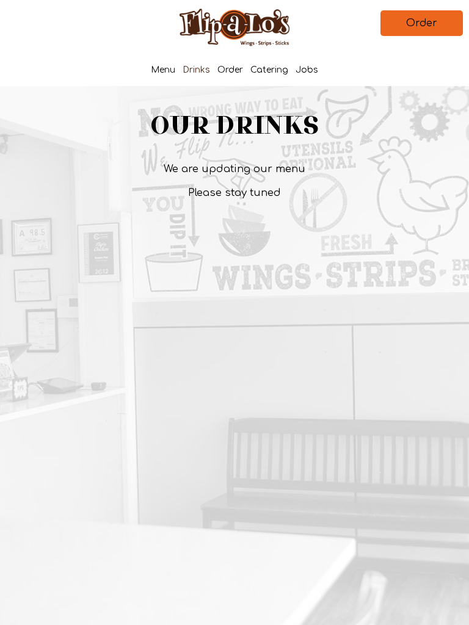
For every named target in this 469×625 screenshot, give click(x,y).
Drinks (196, 69)
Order (421, 23)
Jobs (307, 69)
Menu (163, 69)
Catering (269, 69)
